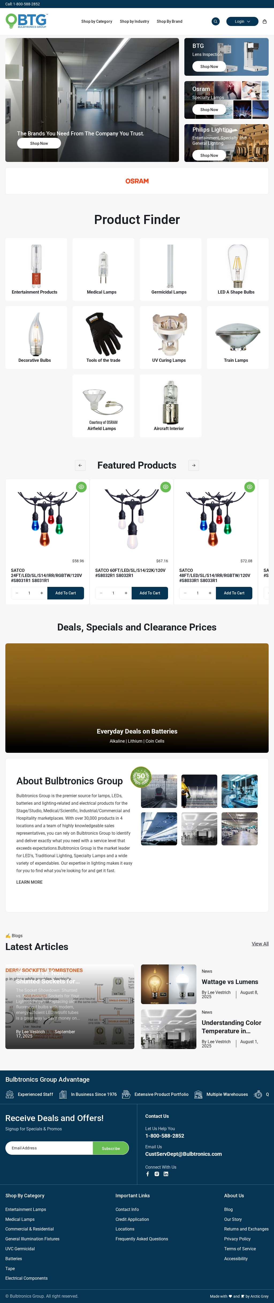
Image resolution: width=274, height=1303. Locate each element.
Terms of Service (240, 1248)
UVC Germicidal (20, 1248)
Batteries (13, 1258)
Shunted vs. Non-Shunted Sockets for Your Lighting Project (46, 977)
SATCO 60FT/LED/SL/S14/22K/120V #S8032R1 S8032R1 (130, 573)
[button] (96, 21)
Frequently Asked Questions (142, 1238)
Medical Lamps (20, 1219)
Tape (10, 1268)
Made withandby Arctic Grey (239, 1296)
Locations (125, 1229)
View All (260, 944)
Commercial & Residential (29, 1229)
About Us (234, 1195)
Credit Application (132, 1219)
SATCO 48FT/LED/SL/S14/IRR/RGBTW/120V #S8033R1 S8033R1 (214, 575)
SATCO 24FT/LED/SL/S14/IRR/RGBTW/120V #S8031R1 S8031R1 (46, 575)
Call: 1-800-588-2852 (22, 4)
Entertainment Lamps (25, 1209)
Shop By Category (24, 1195)
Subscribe (111, 1148)
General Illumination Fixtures (32, 1238)
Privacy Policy (237, 1238)
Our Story (233, 1219)
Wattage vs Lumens (230, 982)
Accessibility (236, 1258)
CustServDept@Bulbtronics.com (183, 1154)
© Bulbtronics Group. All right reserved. (41, 1296)
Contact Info (127, 1209)
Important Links (133, 1195)
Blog (228, 1209)
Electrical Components (26, 1278)
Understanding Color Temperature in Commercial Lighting (232, 1027)
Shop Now (39, 143)
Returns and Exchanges (246, 1229)
